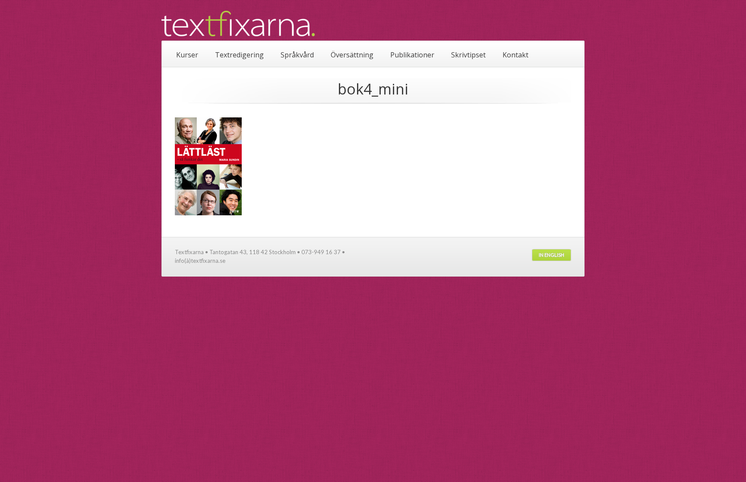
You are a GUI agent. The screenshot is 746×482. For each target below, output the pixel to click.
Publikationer (412, 55)
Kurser (187, 55)
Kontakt (515, 55)
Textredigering (239, 55)
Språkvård (297, 55)
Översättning (352, 55)
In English (551, 255)
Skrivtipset (468, 55)
